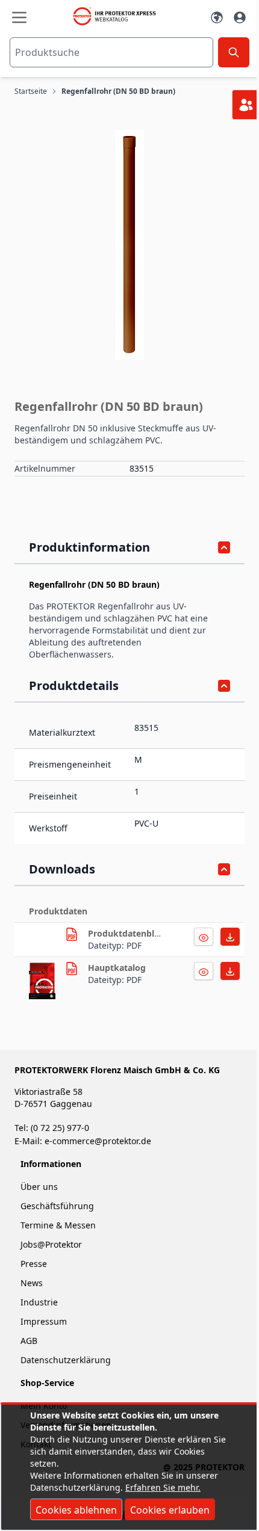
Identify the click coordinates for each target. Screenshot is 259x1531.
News (31, 1283)
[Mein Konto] (239, 17)
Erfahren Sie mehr (161, 1487)
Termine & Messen (58, 1225)
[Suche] (233, 52)
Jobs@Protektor (51, 1244)
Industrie (39, 1302)
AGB (28, 1340)
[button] (129, 245)
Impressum (43, 1321)
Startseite (30, 91)
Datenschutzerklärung (65, 1360)
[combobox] (111, 52)
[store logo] (118, 16)
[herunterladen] (71, 934)
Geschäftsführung (57, 1206)
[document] (129, 1467)
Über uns (40, 1186)
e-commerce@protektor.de (98, 1141)
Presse (33, 1263)
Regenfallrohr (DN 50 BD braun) (118, 91)
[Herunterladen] (203, 937)
